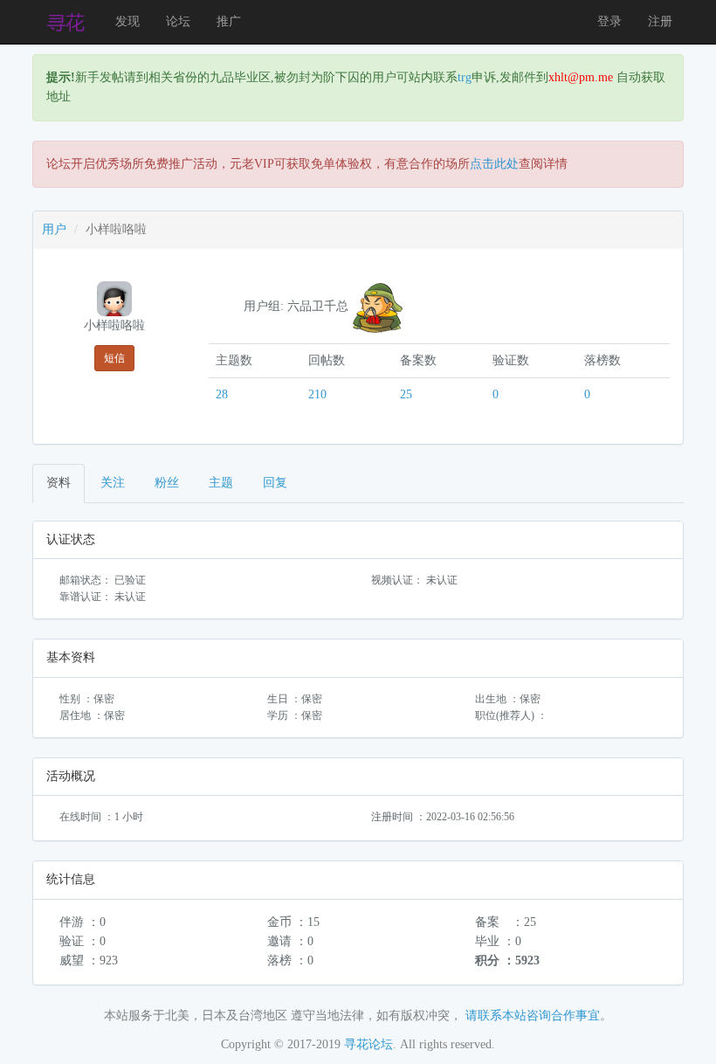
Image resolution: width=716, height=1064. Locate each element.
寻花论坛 (368, 1044)
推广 (229, 21)
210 (317, 394)
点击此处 (494, 163)
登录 (609, 21)
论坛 (178, 21)
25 (406, 394)
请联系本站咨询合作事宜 (532, 1015)
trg (465, 77)
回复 (275, 482)
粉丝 (167, 482)
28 (222, 394)
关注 (112, 482)
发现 (127, 21)
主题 (221, 482)
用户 (54, 229)
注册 (660, 21)
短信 (114, 358)
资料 (58, 482)
